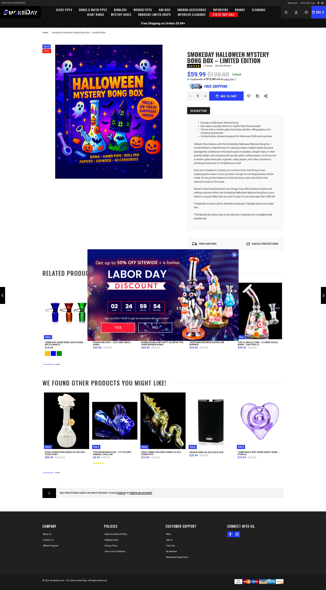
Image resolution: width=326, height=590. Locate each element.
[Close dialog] (234, 255)
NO (155, 327)
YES (118, 327)
